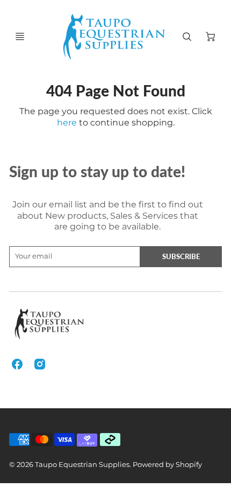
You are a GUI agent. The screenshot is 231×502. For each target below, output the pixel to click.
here (67, 122)
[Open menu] (20, 36)
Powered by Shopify (167, 465)
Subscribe (181, 256)
